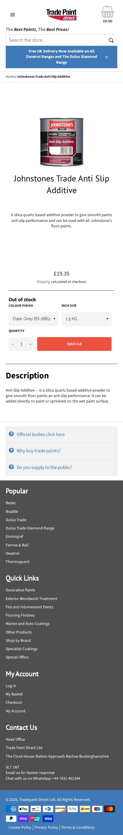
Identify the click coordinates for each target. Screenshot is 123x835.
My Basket (14, 694)
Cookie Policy (20, 827)
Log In (11, 686)
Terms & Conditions (78, 827)
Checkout (14, 702)
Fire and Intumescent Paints (29, 607)
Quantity (16, 331)
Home (10, 76)
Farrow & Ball (17, 545)
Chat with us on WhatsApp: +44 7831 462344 (43, 778)
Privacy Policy (46, 827)
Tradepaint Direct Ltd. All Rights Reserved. (54, 800)
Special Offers (17, 657)
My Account (15, 711)
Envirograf (14, 536)
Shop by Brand (18, 641)
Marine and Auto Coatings (27, 624)
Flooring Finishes (20, 615)
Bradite (12, 512)
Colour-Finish (21, 306)
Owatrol (12, 553)
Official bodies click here (41, 434)
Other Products (19, 632)
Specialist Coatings (21, 649)
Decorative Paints (20, 590)
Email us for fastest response (30, 773)
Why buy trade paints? (39, 450)
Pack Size (69, 306)
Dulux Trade (16, 520)
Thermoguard (17, 562)
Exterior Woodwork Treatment (31, 599)
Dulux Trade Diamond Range (30, 528)
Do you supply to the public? (44, 467)
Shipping (43, 281)
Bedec (11, 503)
